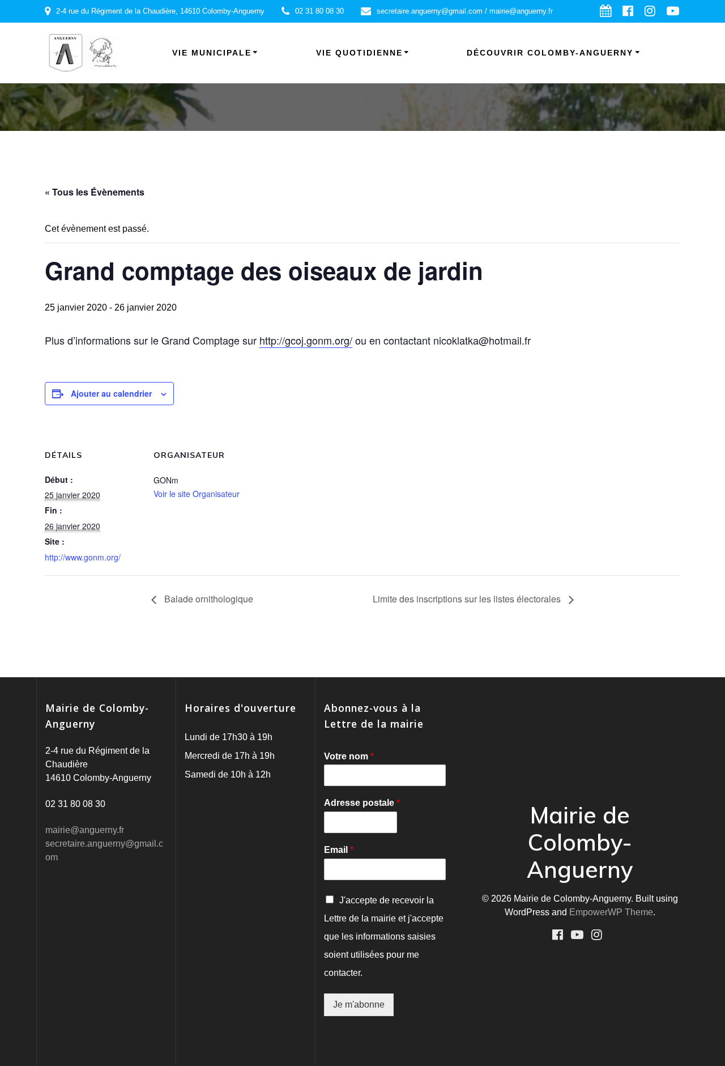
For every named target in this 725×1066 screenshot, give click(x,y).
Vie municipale (211, 52)
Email (338, 850)
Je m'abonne (359, 1004)
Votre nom (349, 756)
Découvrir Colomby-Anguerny (550, 52)
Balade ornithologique (207, 598)
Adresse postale (362, 803)
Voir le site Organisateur (196, 493)
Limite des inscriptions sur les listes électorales (468, 598)
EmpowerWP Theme (611, 912)
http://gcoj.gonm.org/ (305, 340)
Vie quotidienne (359, 52)
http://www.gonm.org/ (83, 557)
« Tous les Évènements (94, 191)
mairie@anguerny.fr (84, 830)
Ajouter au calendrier (111, 393)
